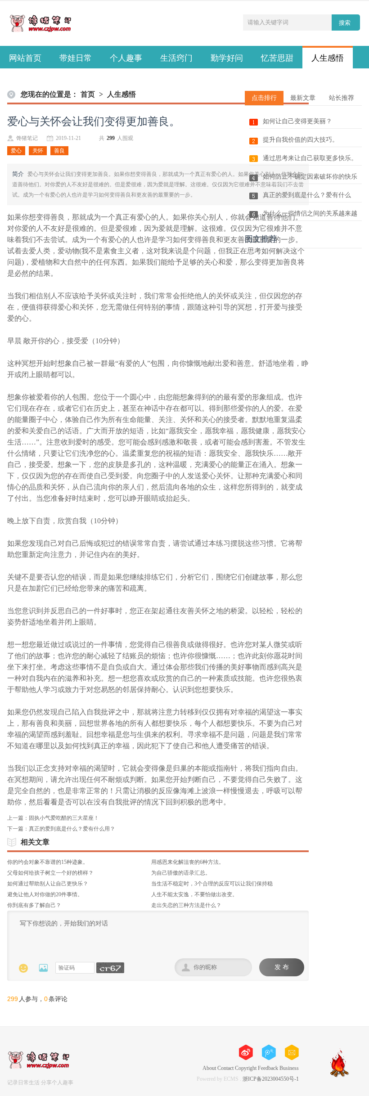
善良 (59, 151)
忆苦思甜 (277, 58)
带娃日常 (75, 58)
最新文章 (302, 97)
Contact (225, 1068)
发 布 (281, 967)
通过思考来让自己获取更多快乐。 (310, 158)
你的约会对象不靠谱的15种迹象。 (47, 862)
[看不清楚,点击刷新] (110, 967)
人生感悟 (327, 58)
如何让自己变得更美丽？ (297, 121)
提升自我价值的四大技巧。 (300, 139)
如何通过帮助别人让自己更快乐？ (47, 883)
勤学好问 (227, 58)
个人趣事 (126, 58)
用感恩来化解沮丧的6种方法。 (187, 862)
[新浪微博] (292, 1052)
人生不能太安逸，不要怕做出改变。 (194, 894)
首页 (88, 94)
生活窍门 (176, 58)
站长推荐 (341, 97)
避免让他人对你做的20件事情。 (45, 894)
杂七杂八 (25, 79)
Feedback (268, 1068)
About (209, 1068)
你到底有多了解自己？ (34, 905)
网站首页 (25, 58)
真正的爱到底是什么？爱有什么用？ (72, 829)
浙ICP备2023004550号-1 (271, 1079)
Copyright (245, 1068)
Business (289, 1068)
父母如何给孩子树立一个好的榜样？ (50, 873)
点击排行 (264, 97)
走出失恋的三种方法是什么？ (186, 905)
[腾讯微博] (269, 1052)
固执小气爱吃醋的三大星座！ (64, 818)
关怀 (37, 151)
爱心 (16, 151)
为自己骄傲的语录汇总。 (181, 873)
